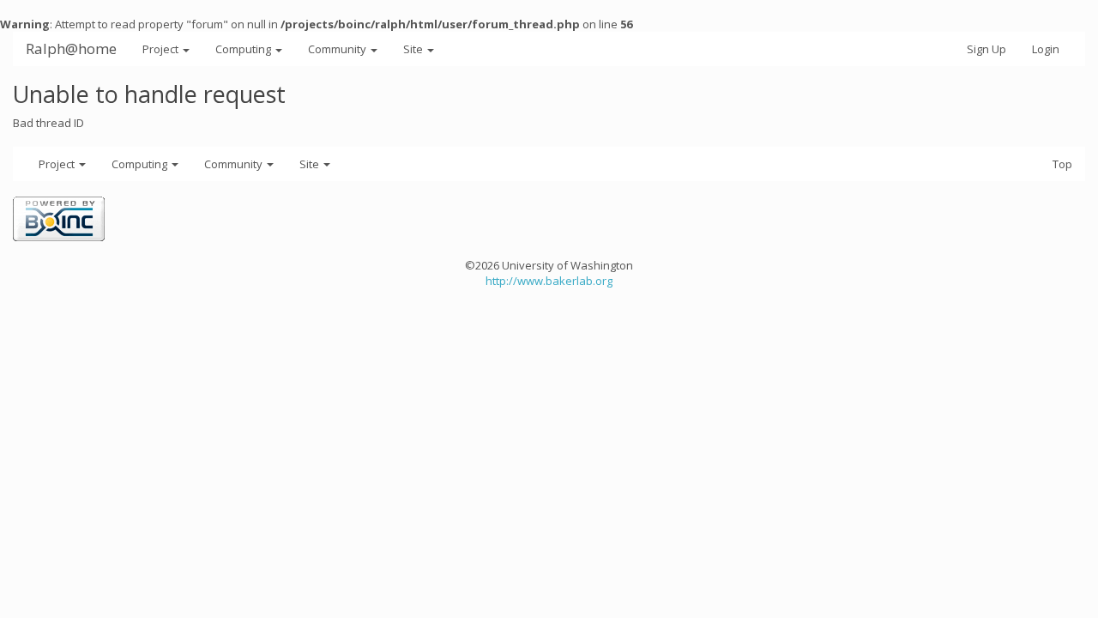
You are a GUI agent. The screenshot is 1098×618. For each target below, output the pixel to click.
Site (414, 49)
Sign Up (986, 49)
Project (161, 49)
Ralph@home (71, 48)
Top (1062, 164)
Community (338, 49)
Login (1045, 49)
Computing (244, 49)
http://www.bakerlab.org (549, 280)
